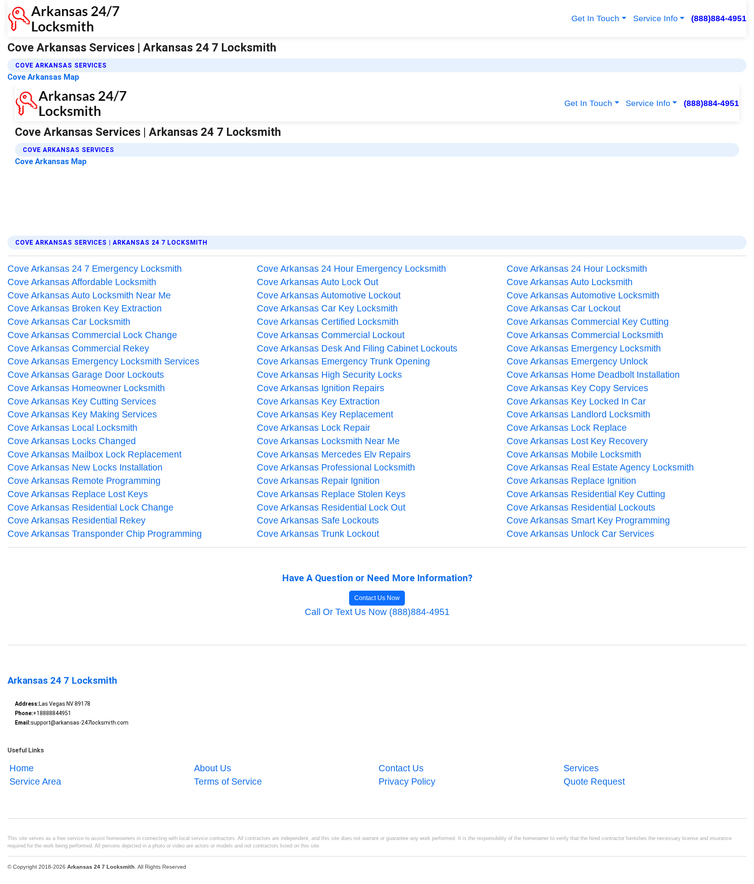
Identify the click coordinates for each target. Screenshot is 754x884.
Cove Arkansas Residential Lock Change (90, 507)
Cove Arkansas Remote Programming (84, 481)
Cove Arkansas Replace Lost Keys (77, 494)
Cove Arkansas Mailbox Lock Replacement (94, 454)
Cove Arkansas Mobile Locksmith (574, 454)
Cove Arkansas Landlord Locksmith (578, 414)
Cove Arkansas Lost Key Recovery (577, 441)
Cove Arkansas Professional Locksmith (336, 467)
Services (581, 768)
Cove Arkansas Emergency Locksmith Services (103, 361)
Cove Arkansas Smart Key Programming (588, 520)
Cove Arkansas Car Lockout (563, 308)
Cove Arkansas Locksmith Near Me (328, 441)
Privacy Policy (407, 782)
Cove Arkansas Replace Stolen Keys (331, 494)
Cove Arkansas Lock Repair (313, 428)
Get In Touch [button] (595, 18)
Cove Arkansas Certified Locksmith (328, 322)
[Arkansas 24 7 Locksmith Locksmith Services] (63, 18)
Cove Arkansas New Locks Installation (85, 467)
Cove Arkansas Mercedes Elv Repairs (334, 454)
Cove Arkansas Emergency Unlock (577, 361)
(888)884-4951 (719, 18)
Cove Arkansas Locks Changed (71, 441)
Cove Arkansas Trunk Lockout (318, 534)
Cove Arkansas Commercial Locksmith (585, 335)
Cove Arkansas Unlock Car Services (580, 534)
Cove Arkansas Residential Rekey (76, 520)
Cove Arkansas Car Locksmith (68, 322)
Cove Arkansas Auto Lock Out (317, 282)
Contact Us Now (377, 598)
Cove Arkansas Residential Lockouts (581, 507)
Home (21, 768)
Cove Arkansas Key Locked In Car (576, 401)
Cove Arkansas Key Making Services (82, 414)
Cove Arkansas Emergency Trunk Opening (343, 361)
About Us (212, 768)
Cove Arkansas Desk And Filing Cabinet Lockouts (357, 348)
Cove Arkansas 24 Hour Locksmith (577, 269)
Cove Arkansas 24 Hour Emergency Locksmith (351, 269)
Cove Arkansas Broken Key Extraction (84, 308)
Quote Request (594, 782)
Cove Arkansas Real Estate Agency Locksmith (600, 467)
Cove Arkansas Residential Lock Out (331, 507)
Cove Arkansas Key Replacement (325, 414)
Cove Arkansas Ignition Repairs (320, 388)
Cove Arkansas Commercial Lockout (330, 335)
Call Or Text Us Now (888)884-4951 (377, 612)
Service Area (35, 782)
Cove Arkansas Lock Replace (567, 428)
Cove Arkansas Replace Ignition (571, 481)
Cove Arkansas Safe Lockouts (318, 520)
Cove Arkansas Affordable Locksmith (81, 282)
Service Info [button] (655, 18)
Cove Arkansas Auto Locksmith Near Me (89, 295)
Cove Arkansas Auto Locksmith (570, 282)
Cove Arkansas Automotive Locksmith (583, 295)
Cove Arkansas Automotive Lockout (329, 295)
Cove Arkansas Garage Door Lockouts (85, 375)
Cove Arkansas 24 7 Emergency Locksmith (94, 269)
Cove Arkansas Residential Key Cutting (586, 494)
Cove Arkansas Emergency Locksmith (584, 348)
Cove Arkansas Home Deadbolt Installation (593, 375)
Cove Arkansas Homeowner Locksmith (86, 388)
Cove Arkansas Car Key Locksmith (327, 308)
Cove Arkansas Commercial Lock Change (92, 335)
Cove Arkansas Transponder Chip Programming (104, 534)
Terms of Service (228, 782)
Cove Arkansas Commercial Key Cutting (588, 322)
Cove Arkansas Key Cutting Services (81, 401)
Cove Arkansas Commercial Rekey (78, 348)
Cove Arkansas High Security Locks (329, 375)
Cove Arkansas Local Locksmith (72, 428)
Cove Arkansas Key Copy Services (577, 388)
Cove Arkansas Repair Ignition (318, 481)
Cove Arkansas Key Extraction (318, 401)
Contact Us (401, 768)
